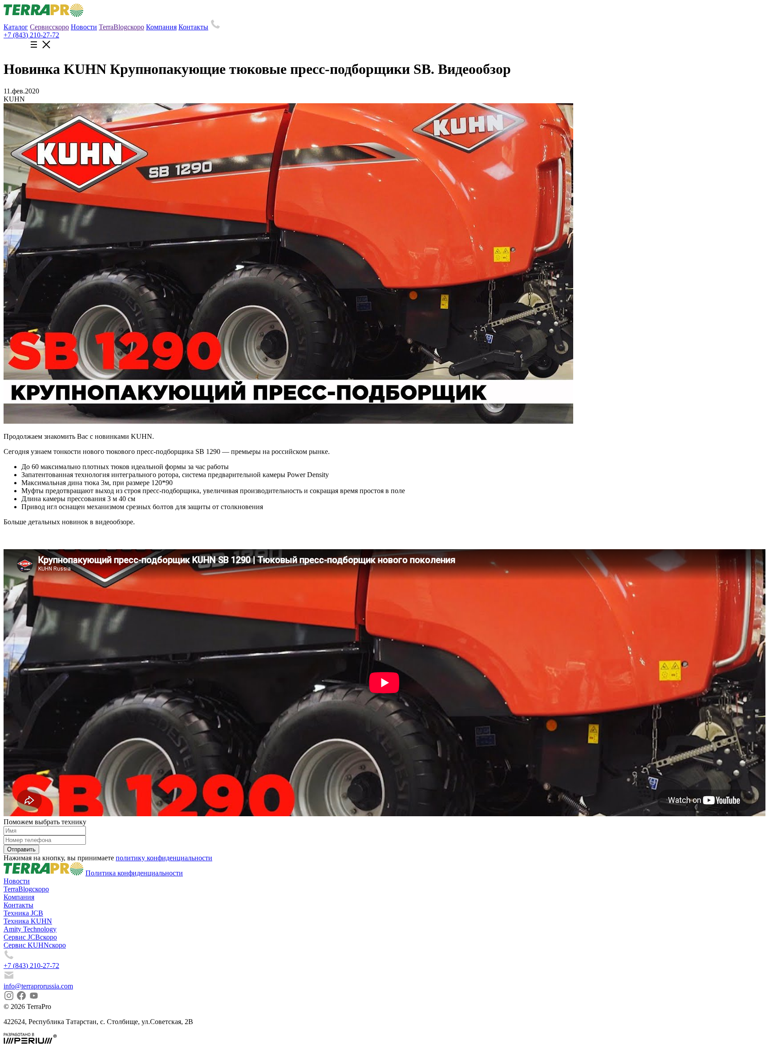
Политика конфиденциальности (134, 873)
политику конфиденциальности (164, 858)
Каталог (16, 27)
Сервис (49, 27)
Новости (84, 27)
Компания (161, 27)
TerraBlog (121, 27)
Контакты (193, 27)
